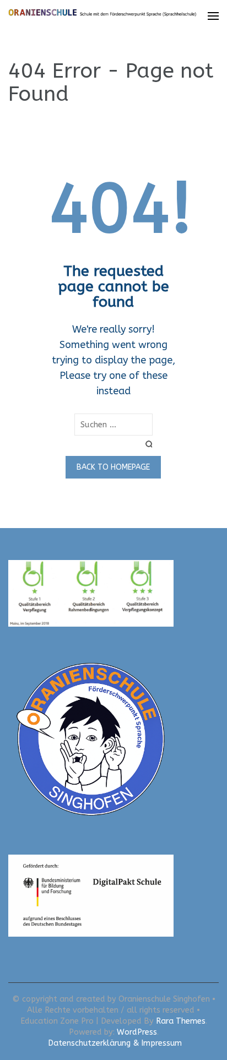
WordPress (137, 1032)
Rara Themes (181, 1021)
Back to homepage (113, 467)
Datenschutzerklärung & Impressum (115, 1043)
